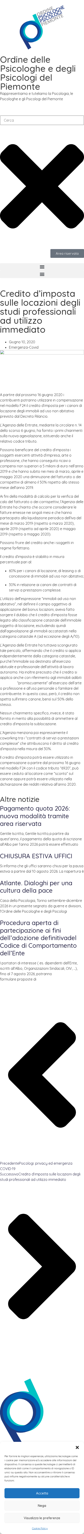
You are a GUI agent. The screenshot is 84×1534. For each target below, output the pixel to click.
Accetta (42, 1493)
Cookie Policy (40, 1528)
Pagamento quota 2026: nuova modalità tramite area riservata (35, 815)
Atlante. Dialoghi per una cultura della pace (36, 886)
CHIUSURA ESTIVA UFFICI (36, 856)
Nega (42, 1505)
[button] (77, 1447)
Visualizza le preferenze (42, 1518)
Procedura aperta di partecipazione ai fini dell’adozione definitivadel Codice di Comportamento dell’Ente (38, 938)
